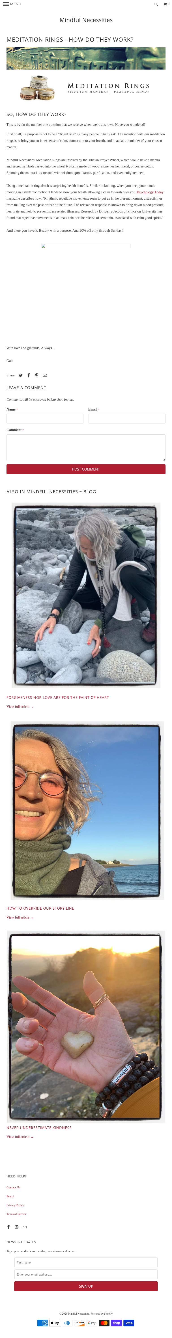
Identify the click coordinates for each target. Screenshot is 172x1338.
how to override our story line (40, 908)
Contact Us (13, 1187)
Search (10, 1196)
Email (94, 409)
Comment (15, 430)
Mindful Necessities (86, 20)
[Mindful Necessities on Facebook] (8, 1227)
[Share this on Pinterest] (36, 375)
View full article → (20, 706)
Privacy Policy (15, 1205)
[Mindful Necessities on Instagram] (17, 1227)
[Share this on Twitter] (20, 375)
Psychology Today (150, 192)
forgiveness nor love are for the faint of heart (57, 697)
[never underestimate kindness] (86, 1028)
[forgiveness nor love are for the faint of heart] (86, 597)
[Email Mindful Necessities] (25, 1227)
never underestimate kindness (39, 1127)
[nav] (12, 4)
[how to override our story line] (86, 813)
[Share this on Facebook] (28, 375)
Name (12, 409)
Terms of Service (16, 1214)
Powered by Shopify (102, 1313)
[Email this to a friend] (44, 375)
